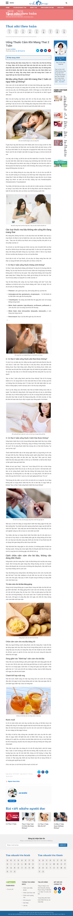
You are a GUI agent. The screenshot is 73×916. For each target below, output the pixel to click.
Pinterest (49, 50)
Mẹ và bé (14, 16)
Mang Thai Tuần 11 (65, 134)
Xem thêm (61, 81)
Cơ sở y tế (10, 889)
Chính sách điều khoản (27, 889)
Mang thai (33, 7)
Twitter (37, 50)
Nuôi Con (60, 7)
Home (7, 7)
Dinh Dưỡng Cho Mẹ (47, 7)
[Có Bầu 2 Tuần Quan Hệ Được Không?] (60, 816)
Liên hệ (25, 905)
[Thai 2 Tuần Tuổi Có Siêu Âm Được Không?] (28, 816)
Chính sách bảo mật (29, 892)
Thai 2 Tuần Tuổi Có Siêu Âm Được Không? (28, 826)
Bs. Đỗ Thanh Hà (20, 51)
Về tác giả (12, 801)
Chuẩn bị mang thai (19, 7)
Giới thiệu (26, 903)
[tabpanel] (9, 31)
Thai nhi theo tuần (28, 16)
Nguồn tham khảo (14, 781)
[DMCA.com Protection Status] (10, 882)
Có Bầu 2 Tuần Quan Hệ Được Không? (59, 826)
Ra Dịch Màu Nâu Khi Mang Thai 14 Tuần (65, 103)
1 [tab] (21, 36)
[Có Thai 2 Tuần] (12, 816)
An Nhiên (13, 49)
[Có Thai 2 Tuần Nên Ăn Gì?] (44, 816)
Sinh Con (10, 11)
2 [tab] (51, 36)
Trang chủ (8, 16)
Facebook (41, 50)
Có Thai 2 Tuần (11, 824)
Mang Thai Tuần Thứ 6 (65, 125)
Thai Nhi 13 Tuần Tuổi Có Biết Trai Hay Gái (65, 148)
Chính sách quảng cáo (28, 896)
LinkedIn (45, 50)
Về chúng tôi (27, 900)
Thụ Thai (20, 11)
